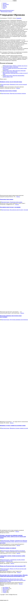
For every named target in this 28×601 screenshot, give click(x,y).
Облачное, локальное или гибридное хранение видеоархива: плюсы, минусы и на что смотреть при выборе (13, 536)
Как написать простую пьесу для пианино (10, 207)
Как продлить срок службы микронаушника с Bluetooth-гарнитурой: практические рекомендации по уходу (14, 575)
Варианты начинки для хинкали (8, 548)
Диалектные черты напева (6, 199)
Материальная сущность (6, 11)
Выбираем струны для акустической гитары (11, 81)
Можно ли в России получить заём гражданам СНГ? (13, 566)
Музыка (4, 5)
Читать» (18, 88)
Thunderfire (18, 18)
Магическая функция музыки (7, 10)
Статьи (4, 592)
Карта (4, 8)
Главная (4, 3)
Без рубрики (5, 587)
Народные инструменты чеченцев (8, 90)
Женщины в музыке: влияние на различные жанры (13, 425)
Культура (5, 6)
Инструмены (6, 4)
